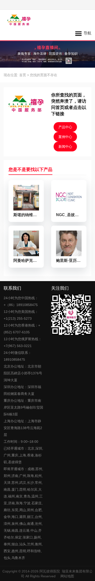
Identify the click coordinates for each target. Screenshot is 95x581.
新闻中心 (65, 146)
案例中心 (65, 137)
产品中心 (65, 127)
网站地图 (67, 576)
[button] (83, 33)
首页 (22, 75)
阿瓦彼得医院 (49, 571)
